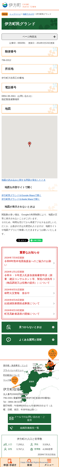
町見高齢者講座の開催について (22, 313)
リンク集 (7, 380)
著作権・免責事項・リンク (15, 365)
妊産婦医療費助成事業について (22, 303)
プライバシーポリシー (13, 370)
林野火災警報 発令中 (17, 293)
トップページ (15, 14)
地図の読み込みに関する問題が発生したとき (24, 180)
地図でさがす (28, 14)
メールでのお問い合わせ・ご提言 (29, 418)
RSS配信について (11, 375)
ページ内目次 (29, 36)
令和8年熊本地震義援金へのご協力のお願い (27, 263)
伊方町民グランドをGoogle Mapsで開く (21, 195)
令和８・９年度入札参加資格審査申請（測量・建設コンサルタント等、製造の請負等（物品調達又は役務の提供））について (28, 279)
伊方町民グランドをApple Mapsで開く (21, 199)
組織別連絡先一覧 (29, 427)
